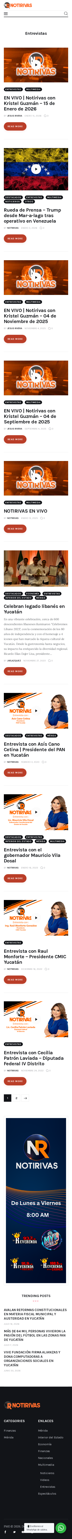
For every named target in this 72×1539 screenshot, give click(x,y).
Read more (15, 126)
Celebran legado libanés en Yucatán (34, 609)
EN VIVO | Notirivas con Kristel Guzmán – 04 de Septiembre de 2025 (30, 416)
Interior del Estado (18, 598)
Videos (44, 1480)
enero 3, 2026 (29, 228)
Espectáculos (47, 1493)
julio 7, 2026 (11, 1345)
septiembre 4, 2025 (35, 428)
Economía (32, 593)
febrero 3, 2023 (30, 762)
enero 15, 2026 (33, 115)
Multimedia (33, 89)
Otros (29, 201)
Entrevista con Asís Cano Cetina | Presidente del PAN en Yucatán (34, 749)
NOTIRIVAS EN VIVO (25, 511)
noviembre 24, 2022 (32, 1070)
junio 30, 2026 (12, 1370)
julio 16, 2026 (11, 1324)
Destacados (13, 197)
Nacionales (45, 1458)
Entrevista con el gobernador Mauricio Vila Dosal (32, 855)
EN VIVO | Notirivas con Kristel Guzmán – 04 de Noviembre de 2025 (30, 315)
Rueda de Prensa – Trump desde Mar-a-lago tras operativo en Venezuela (32, 215)
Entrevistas (13, 89)
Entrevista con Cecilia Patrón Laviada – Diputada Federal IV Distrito (34, 1058)
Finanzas (10, 1430)
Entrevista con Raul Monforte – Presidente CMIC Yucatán (35, 956)
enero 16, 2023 (29, 867)
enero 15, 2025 (29, 518)
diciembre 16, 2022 (31, 969)
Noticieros (12, 201)
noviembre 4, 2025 (35, 328)
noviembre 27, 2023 (34, 660)
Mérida (40, 598)
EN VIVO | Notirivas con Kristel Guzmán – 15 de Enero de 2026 (29, 103)
